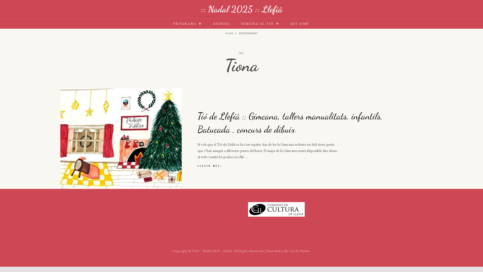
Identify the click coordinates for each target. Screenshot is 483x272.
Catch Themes (299, 251)
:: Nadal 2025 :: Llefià (241, 9)
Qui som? (300, 24)
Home (229, 33)
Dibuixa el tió (257, 24)
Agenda (221, 24)
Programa (184, 24)
